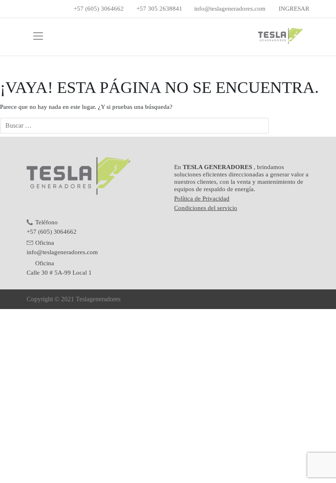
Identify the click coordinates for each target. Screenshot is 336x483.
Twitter (42, 9)
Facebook (31, 9)
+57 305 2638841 (159, 8)
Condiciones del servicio (205, 208)
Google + (53, 9)
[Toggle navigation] (38, 36)
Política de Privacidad (201, 198)
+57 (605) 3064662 (99, 8)
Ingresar (294, 8)
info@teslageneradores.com (230, 8)
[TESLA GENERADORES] (277, 36)
